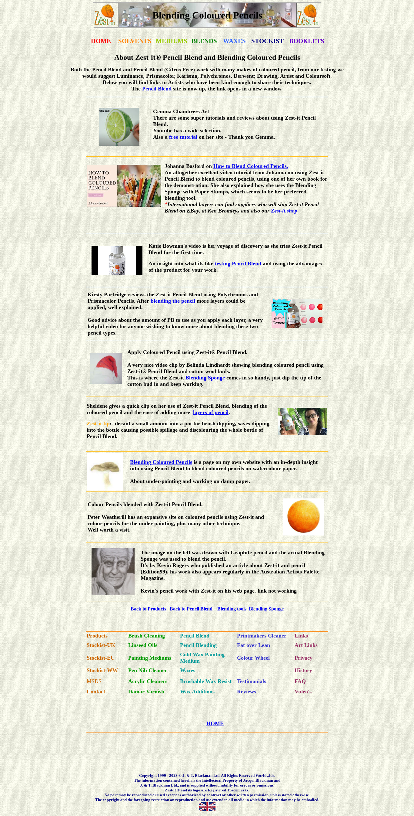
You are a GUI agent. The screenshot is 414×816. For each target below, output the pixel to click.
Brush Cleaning (146, 636)
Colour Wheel (253, 658)
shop (292, 211)
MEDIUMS (171, 41)
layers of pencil (211, 412)
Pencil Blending (198, 645)
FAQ (300, 681)
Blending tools (231, 608)
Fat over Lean (253, 645)
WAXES (234, 41)
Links (301, 636)
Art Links (306, 645)
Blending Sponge (205, 378)
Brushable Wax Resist (206, 681)
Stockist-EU (101, 658)
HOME (101, 41)
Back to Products (148, 608)
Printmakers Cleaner (261, 636)
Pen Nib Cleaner (147, 670)
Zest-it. (279, 211)
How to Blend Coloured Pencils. (250, 166)
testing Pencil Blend (238, 263)
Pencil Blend (157, 89)
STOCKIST (267, 41)
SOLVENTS (135, 41)
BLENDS (204, 41)
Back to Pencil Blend (191, 608)
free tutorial (183, 137)
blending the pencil (173, 301)
